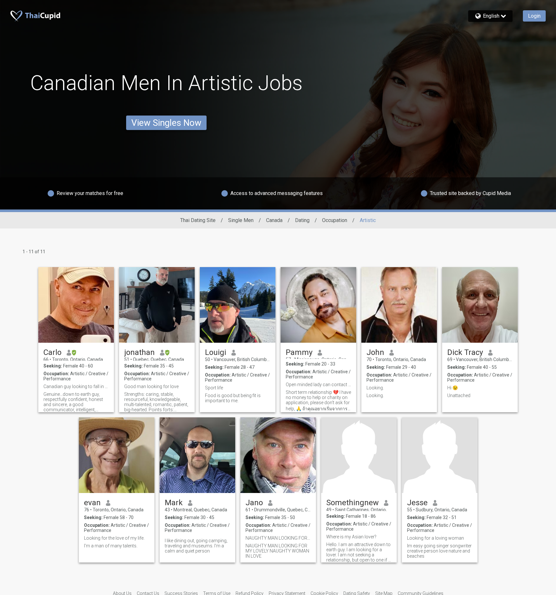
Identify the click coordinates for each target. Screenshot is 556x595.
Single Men (241, 220)
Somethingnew (352, 502)
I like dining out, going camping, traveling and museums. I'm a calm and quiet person (196, 545)
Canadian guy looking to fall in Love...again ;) (76, 386)
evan (92, 502)
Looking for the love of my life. (114, 538)
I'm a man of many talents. (110, 545)
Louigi (215, 352)
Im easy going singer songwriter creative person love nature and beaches (439, 551)
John (375, 352)
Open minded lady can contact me (318, 384)
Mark (174, 502)
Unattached (458, 395)
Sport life (214, 387)
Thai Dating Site (198, 220)
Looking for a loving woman (435, 538)
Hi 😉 (452, 387)
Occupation (334, 220)
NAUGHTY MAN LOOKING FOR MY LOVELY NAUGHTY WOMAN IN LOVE (277, 551)
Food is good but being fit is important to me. (233, 398)
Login (534, 16)
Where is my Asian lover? (351, 536)
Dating (302, 220)
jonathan (139, 352)
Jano (254, 502)
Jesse (417, 502)
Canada (274, 220)
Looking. (375, 387)
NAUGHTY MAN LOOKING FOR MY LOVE (278, 538)
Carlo (52, 352)
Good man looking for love (151, 386)
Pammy (299, 352)
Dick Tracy (465, 352)
